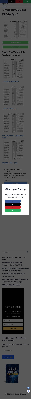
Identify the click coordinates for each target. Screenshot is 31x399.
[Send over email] (13, 210)
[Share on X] (13, 204)
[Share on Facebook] (13, 201)
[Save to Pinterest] (13, 207)
